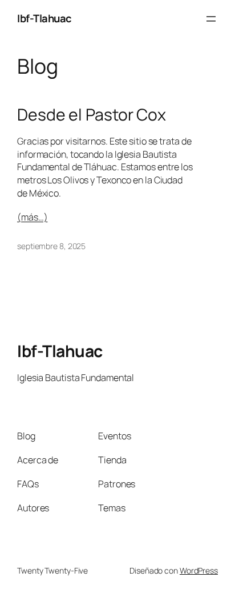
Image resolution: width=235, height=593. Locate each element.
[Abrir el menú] (211, 19)
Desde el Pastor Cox (91, 115)
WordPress (199, 570)
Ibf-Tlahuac (44, 18)
